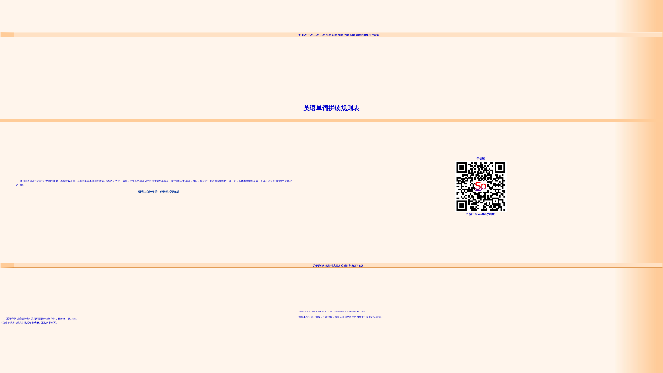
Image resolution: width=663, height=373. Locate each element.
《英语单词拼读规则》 (12, 322)
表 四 (325, 35)
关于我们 (318, 265)
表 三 (319, 35)
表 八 (349, 35)
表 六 (337, 35)
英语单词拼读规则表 (331, 108)
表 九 (355, 35)
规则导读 (348, 265)
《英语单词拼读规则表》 (17, 318)
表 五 (331, 35)
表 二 (313, 35)
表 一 (307, 35)
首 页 (301, 35)
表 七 (343, 35)
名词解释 (363, 35)
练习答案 (358, 265)
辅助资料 (328, 265)
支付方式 (374, 35)
